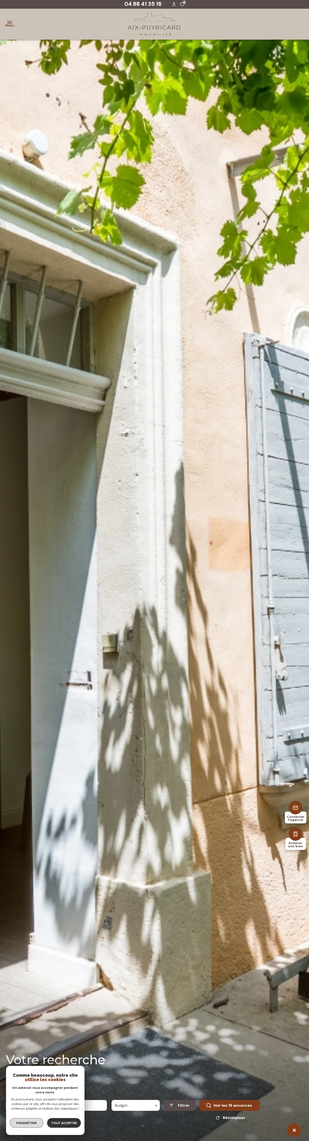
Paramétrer (26, 1123)
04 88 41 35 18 (143, 4)
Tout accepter (64, 1123)
